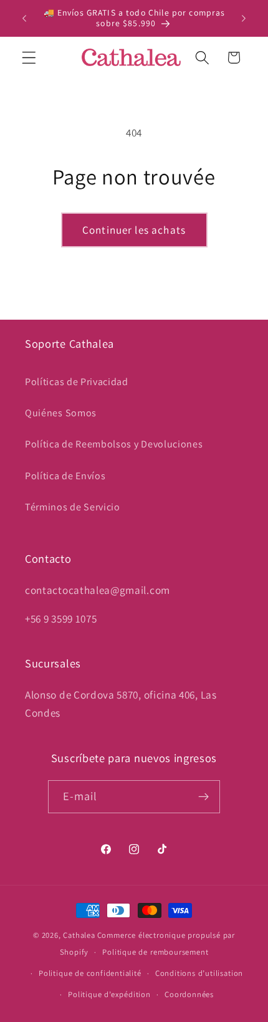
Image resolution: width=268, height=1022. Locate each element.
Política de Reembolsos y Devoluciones (114, 444)
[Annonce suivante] (243, 18)
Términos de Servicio (72, 506)
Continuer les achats (134, 229)
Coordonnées (189, 994)
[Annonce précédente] (24, 18)
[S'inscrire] (204, 797)
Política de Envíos (65, 475)
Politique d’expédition (109, 994)
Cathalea (79, 935)
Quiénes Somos (61, 412)
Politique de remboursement (155, 952)
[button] (29, 58)
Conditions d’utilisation (199, 973)
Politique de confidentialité (90, 973)
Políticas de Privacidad (76, 381)
